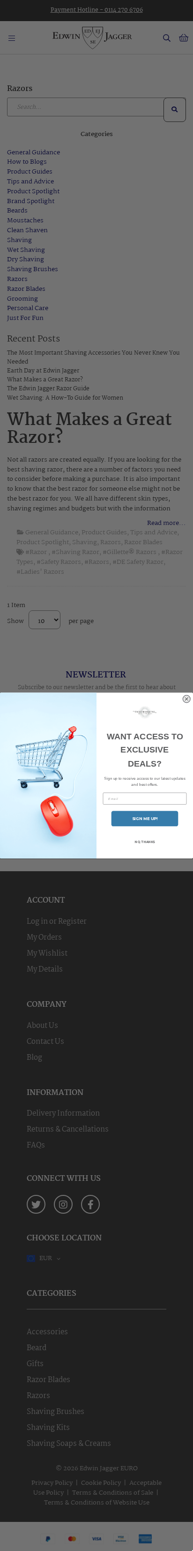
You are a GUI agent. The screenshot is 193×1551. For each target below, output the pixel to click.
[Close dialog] (187, 699)
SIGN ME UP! (145, 818)
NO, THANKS (144, 842)
